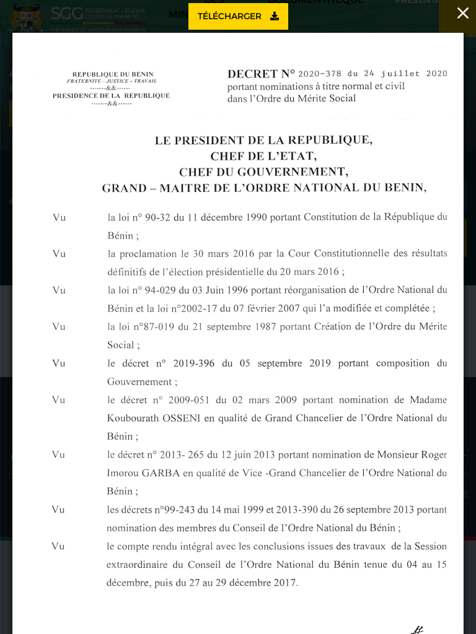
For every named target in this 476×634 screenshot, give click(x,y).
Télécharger (231, 16)
